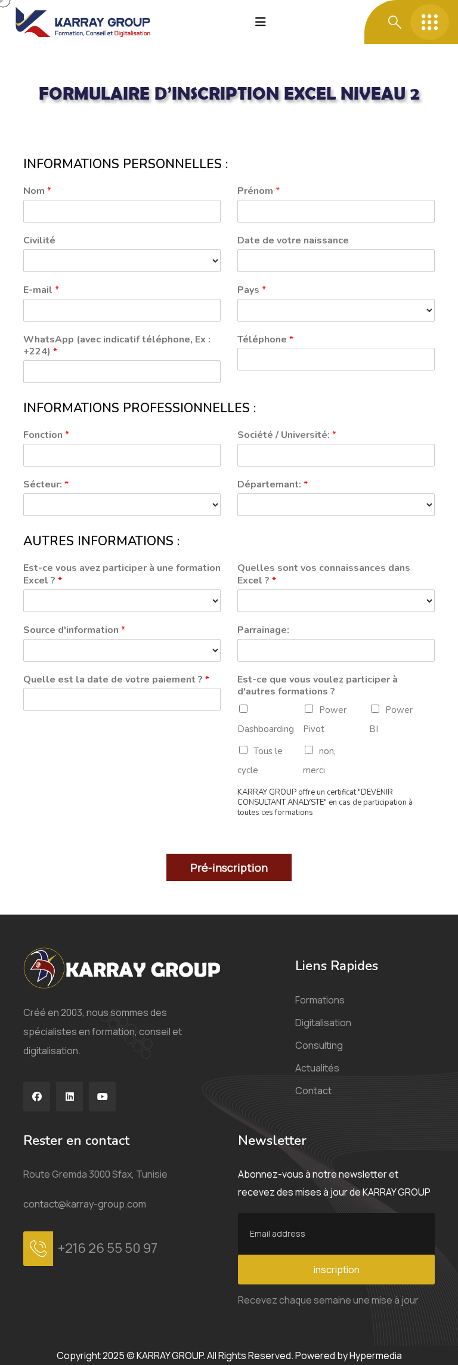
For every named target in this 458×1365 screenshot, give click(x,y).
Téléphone (265, 339)
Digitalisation (323, 1022)
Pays (251, 290)
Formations (320, 999)
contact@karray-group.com (84, 1203)
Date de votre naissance (293, 240)
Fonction (46, 435)
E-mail (41, 290)
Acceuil (39, 126)
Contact (313, 1090)
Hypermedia (375, 1355)
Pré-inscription (229, 867)
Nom (37, 191)
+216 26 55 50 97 (107, 1248)
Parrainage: (263, 630)
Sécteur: (46, 484)
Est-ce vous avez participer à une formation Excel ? (122, 574)
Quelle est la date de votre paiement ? (116, 680)
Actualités (317, 1067)
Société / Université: (286, 435)
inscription (337, 1269)
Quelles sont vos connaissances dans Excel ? (323, 574)
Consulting (319, 1045)
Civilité (39, 240)
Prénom (258, 191)
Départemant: (272, 484)
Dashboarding (265, 729)
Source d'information (74, 630)
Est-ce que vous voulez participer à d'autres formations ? (317, 686)
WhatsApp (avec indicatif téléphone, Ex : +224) (117, 346)
